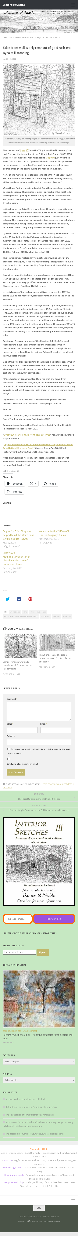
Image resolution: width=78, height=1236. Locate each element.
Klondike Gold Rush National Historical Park (20, 616)
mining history (31, 37)
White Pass (67, 616)
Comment (12, 699)
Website (11, 736)
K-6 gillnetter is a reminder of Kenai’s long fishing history (31, 1106)
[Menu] (73, 5)
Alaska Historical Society (12, 1152)
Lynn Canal (45, 616)
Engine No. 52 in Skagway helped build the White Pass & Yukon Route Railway (18, 534)
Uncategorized (30, 1031)
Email (43, 724)
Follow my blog (54, 918)
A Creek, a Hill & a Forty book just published (25, 1099)
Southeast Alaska (50, 37)
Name (10, 724)
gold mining (15, 37)
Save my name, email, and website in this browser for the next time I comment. (38, 751)
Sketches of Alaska (13, 4)
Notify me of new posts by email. (22, 764)
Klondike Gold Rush (38, 612)
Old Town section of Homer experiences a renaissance (30, 1114)
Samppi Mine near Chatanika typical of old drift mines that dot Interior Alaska (17, 665)
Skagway (50, 157)
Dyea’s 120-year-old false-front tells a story (26, 434)
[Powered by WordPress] (29, 1221)
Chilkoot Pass (15, 612)
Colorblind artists (12, 1031)
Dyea (5, 37)
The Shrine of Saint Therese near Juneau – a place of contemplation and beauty (55, 658)
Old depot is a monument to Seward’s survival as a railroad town (35, 1133)
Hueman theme (53, 1221)
